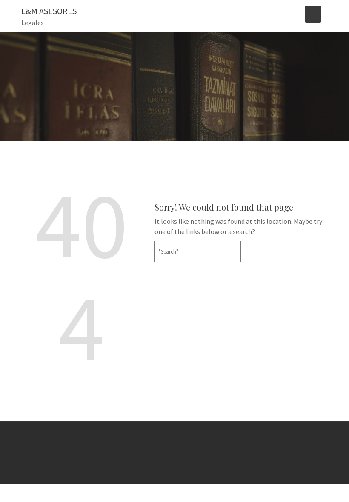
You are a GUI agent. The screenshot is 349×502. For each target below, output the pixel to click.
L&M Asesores (49, 11)
